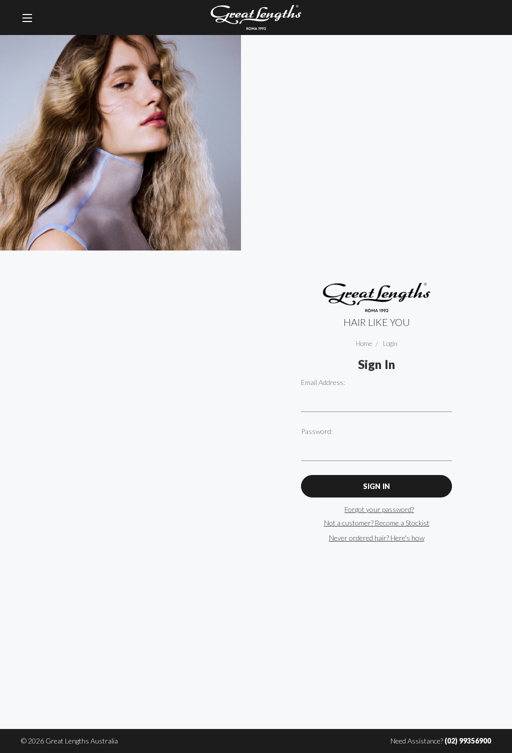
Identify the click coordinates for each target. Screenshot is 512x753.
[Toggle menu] (27, 17)
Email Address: (323, 382)
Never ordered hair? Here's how (376, 538)
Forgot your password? (379, 509)
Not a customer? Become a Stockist (377, 522)
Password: (316, 431)
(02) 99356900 (467, 740)
